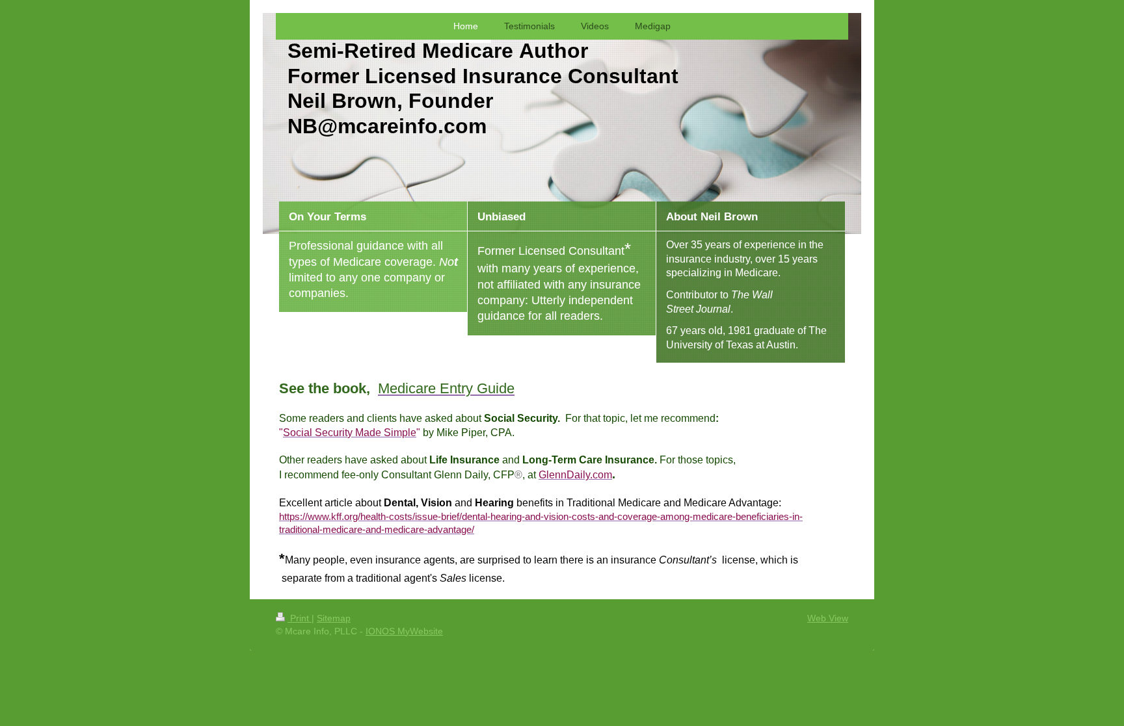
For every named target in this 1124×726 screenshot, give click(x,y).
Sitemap (334, 618)
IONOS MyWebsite (404, 631)
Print (300, 618)
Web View (827, 618)
